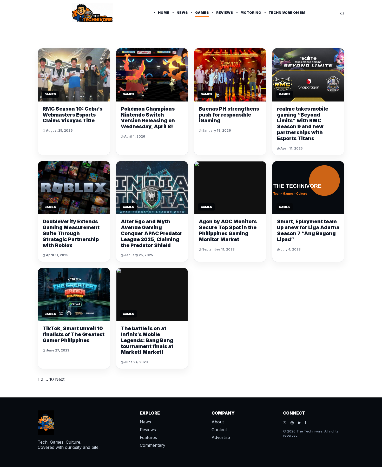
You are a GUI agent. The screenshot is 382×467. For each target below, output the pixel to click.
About (218, 421)
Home (163, 12)
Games (202, 12)
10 (51, 379)
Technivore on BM (286, 12)
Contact (219, 429)
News (182, 12)
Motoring (250, 12)
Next (59, 379)
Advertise (221, 437)
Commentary (152, 445)
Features (148, 437)
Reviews (224, 12)
